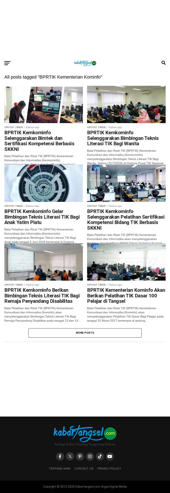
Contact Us (84, 468)
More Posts (85, 332)
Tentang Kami (59, 468)
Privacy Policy (109, 468)
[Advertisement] (85, 29)
